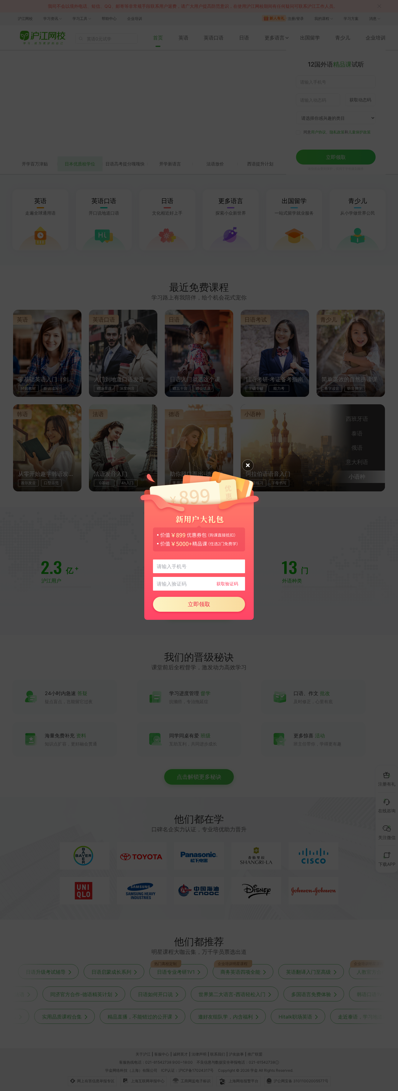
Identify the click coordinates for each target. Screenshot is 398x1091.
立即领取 (199, 604)
